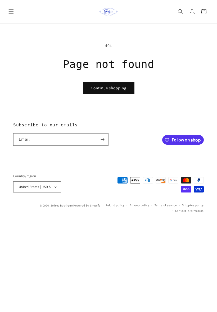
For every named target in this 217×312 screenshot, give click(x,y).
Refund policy (115, 205)
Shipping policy (193, 205)
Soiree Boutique (62, 205)
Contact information (189, 211)
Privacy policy (139, 205)
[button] (11, 11)
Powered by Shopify (87, 205)
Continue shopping (108, 87)
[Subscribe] (102, 139)
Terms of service (166, 205)
